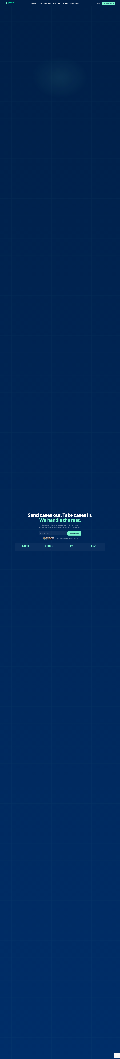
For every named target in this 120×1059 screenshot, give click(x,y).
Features (33, 3)
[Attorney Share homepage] (9, 3)
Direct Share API (74, 3)
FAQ (54, 3)
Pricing (40, 3)
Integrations (47, 3)
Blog (59, 3)
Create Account (74, 533)
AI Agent (65, 3)
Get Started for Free (108, 3)
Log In (98, 3)
